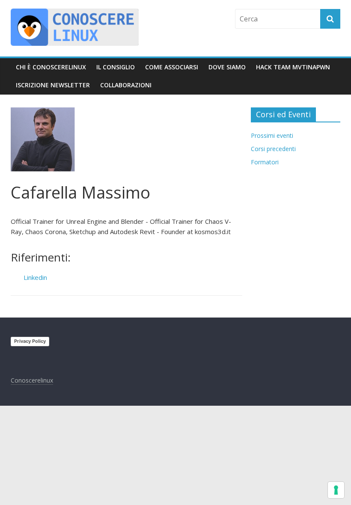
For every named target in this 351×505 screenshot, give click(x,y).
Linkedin (35, 277)
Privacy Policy (30, 341)
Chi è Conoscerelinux (51, 67)
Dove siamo (227, 67)
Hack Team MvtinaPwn (293, 67)
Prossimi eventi (272, 135)
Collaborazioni (126, 85)
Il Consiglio (115, 67)
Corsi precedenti (273, 149)
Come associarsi (171, 67)
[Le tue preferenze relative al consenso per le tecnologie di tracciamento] (336, 490)
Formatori (265, 162)
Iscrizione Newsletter (53, 85)
